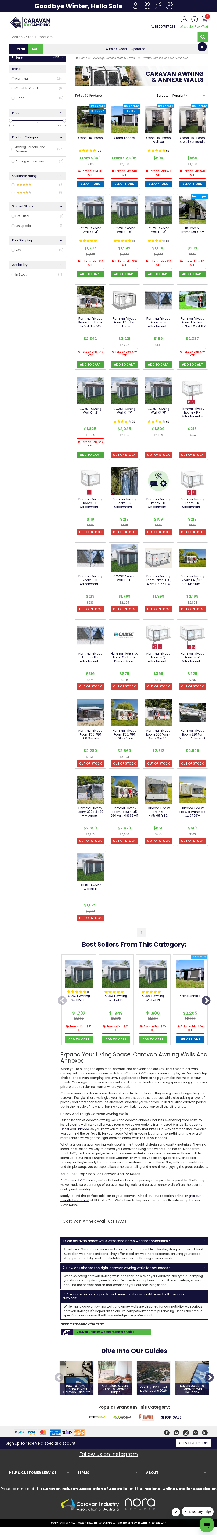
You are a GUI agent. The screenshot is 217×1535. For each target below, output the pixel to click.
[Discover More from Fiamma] (146, 1418)
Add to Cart (78, 1039)
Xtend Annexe (190, 996)
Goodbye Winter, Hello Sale (78, 6)
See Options (190, 1039)
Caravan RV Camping (80, 1180)
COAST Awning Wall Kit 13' (153, 998)
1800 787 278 (165, 26)
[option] (78, 1000)
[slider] (10, 120)
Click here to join (193, 1443)
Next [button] (206, 1001)
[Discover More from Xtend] (122, 1418)
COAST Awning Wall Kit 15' (116, 998)
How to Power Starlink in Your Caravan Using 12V (76, 1389)
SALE (35, 49)
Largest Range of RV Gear (125, 49)
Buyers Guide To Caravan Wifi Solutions (192, 1389)
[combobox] (103, 37)
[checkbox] (37, 79)
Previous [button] (62, 1001)
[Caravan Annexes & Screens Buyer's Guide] (106, 1332)
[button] (189, 95)
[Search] (203, 37)
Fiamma (83, 1129)
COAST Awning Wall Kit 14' (79, 998)
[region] (37, 495)
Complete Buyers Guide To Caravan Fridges (115, 1389)
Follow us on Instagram (108, 1454)
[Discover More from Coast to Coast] (97, 1418)
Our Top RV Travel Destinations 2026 (153, 1389)
